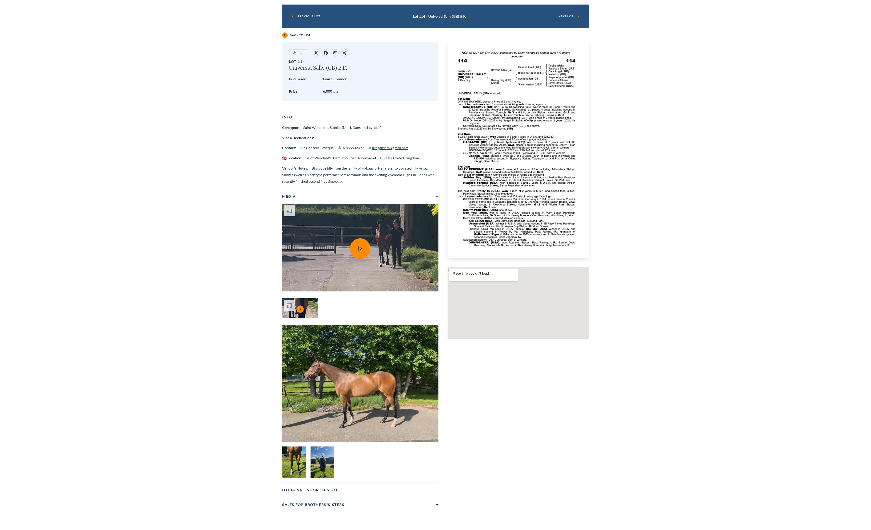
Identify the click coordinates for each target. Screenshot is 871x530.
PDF (301, 52)
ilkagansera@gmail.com (390, 147)
